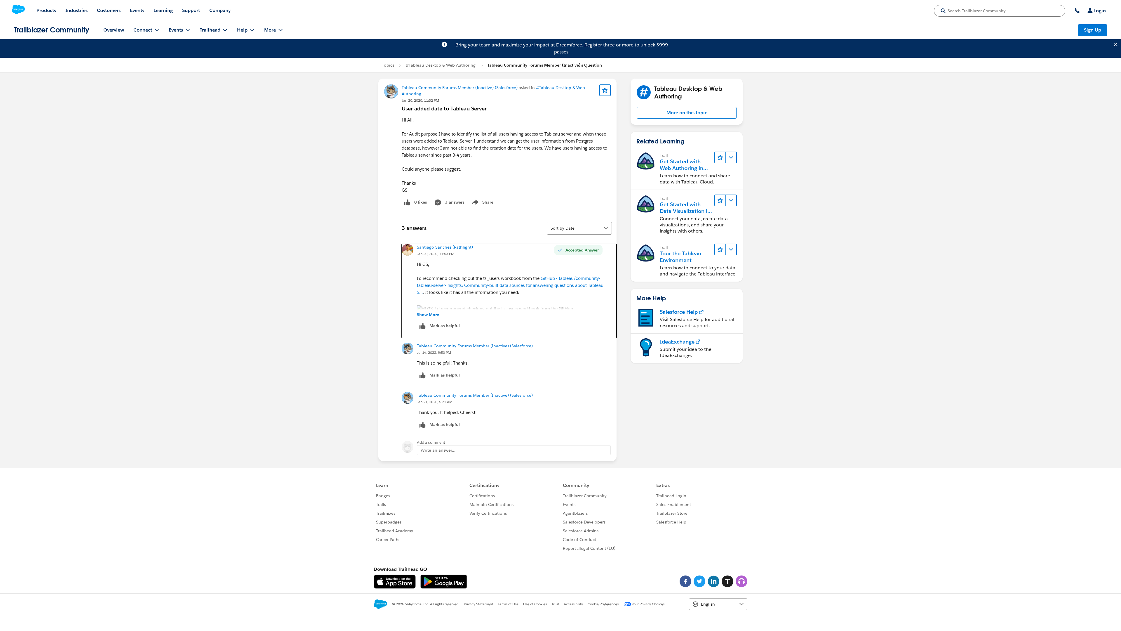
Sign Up (1092, 30)
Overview (113, 30)
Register (593, 45)
